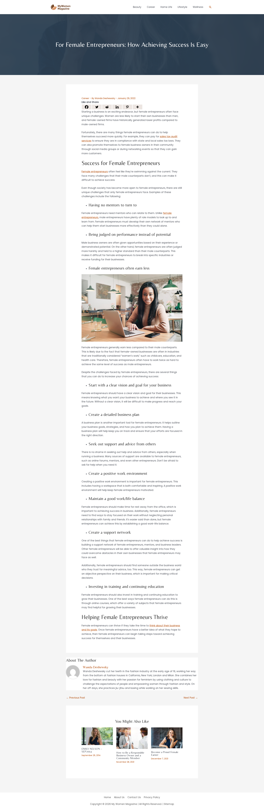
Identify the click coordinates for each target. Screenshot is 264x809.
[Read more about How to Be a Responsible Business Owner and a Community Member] (132, 738)
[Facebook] (86, 107)
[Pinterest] (127, 107)
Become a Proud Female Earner (164, 753)
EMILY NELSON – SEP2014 (92, 750)
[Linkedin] (117, 107)
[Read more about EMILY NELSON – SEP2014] (97, 736)
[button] (210, 7)
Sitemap (169, 804)
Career (85, 98)
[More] (137, 107)
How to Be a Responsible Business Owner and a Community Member (130, 755)
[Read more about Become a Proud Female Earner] (166, 737)
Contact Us (134, 797)
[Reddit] (107, 107)
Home (107, 797)
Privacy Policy (152, 797)
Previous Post (75, 697)
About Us (119, 797)
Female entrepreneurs (95, 171)
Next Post (191, 697)
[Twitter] (97, 107)
